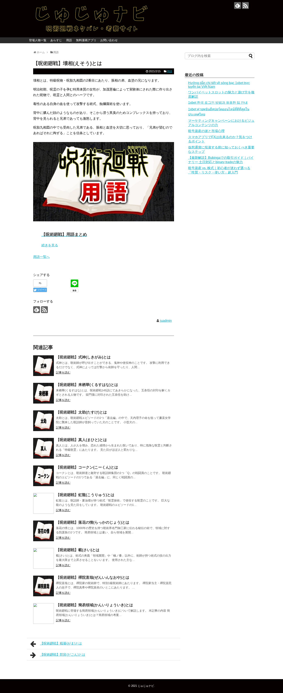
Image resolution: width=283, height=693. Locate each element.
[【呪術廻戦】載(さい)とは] (43, 558)
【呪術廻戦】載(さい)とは (77, 550)
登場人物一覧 (37, 40)
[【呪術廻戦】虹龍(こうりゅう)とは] (43, 503)
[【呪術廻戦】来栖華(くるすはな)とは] (43, 393)
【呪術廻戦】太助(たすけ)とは (81, 412)
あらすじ (56, 40)
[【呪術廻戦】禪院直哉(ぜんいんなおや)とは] (43, 586)
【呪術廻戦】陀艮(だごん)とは (62, 654)
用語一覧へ (41, 257)
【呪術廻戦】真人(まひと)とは (81, 440)
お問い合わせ (109, 40)
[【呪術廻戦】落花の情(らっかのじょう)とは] (43, 531)
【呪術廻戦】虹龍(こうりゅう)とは (85, 495)
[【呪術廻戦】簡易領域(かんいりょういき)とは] (43, 613)
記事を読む (63, 372)
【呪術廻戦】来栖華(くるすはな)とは (87, 385)
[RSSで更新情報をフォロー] (245, 5)
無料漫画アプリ (86, 40)
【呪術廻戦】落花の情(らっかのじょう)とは (92, 522)
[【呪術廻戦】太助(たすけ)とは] (43, 420)
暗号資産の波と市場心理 (206, 131)
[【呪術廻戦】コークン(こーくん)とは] (43, 475)
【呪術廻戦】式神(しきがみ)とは (83, 357)
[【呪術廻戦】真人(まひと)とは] (43, 448)
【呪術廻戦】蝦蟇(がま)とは (61, 643)
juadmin (166, 320)
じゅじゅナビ (146, 685)
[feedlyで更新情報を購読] (237, 5)
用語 (69, 40)
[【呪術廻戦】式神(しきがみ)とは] (43, 365)
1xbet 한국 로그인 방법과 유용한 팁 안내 (218, 102)
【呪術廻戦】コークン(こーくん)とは (87, 467)
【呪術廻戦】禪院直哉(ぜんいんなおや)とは (92, 577)
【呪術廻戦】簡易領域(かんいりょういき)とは (94, 605)
